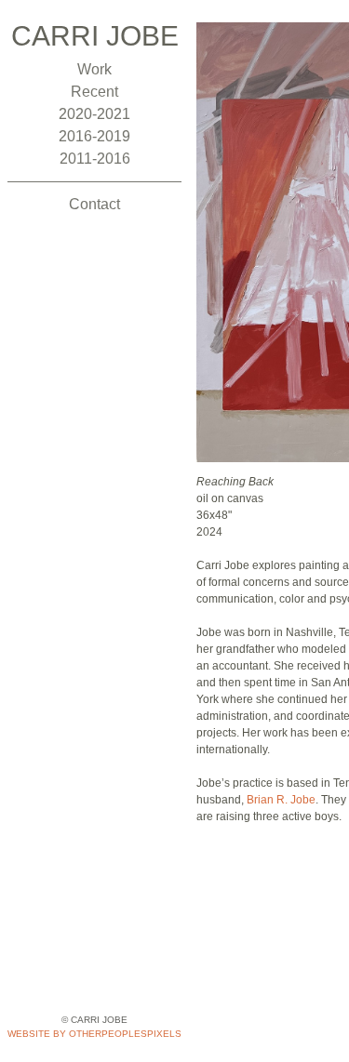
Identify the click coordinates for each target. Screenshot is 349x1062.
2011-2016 (95, 158)
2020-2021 (94, 114)
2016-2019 (94, 136)
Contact (94, 204)
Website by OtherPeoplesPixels (94, 1034)
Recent (94, 92)
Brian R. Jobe (281, 799)
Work (94, 69)
